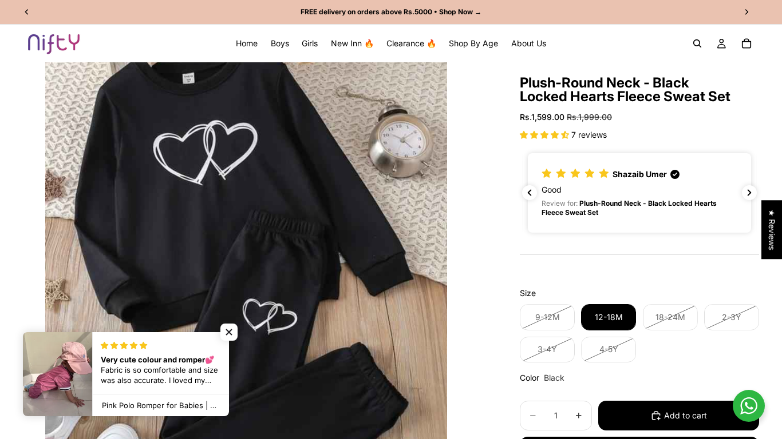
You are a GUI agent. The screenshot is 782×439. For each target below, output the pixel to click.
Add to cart (685, 415)
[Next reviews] (749, 192)
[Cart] (746, 43)
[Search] (697, 43)
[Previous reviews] (529, 192)
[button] (545, 134)
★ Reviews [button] (772, 229)
